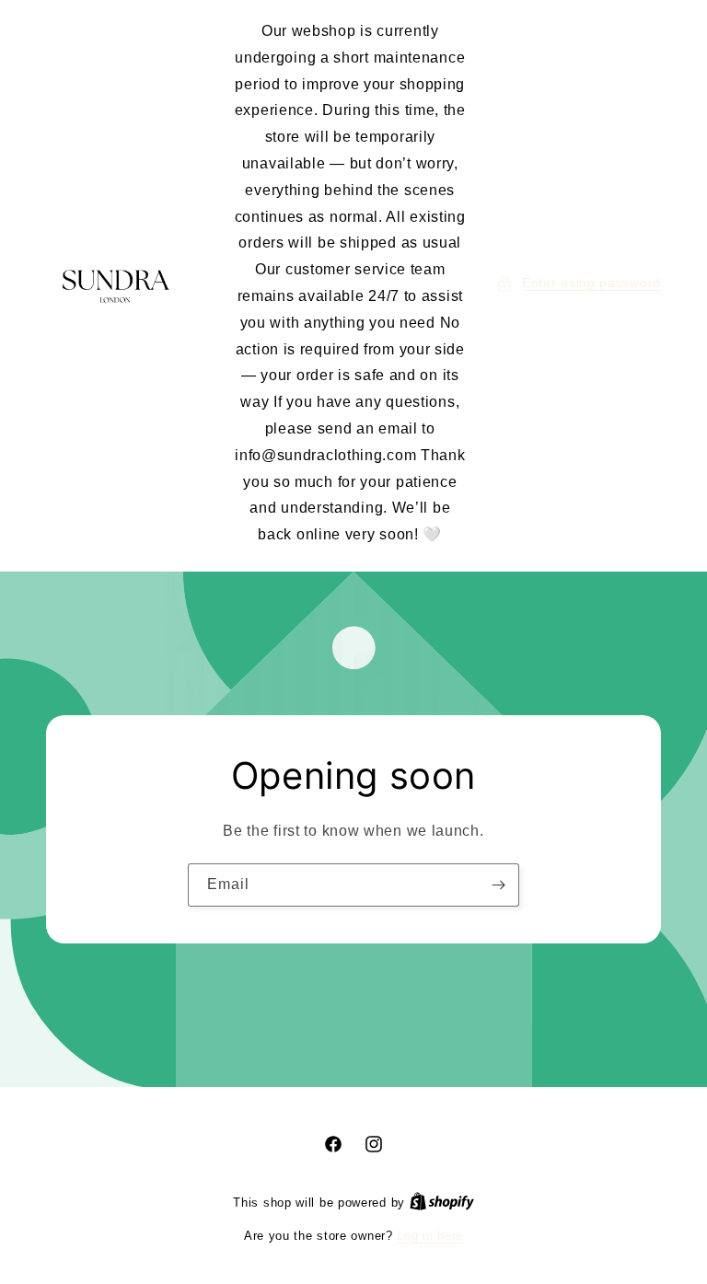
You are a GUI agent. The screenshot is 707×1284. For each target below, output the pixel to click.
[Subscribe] (498, 885)
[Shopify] (442, 1202)
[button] (578, 283)
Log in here (430, 1236)
